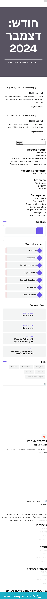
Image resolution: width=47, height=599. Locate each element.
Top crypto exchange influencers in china (27, 164)
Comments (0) (29, 87)
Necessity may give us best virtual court (28, 161)
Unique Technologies (35, 377)
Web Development (38, 215)
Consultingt (26, 367)
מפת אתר (43, 561)
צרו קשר (44, 572)
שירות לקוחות (42, 579)
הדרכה (44, 576)
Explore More (37, 107)
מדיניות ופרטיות (41, 557)
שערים (44, 528)
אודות (45, 554)
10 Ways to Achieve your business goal (29, 158)
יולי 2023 (42, 186)
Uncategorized (39, 212)
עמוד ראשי (43, 550)
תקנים (45, 583)
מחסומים (43, 532)
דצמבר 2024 (40, 183)
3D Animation (40, 198)
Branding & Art (39, 201)
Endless (14, 367)
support (28, 372)
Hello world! (36, 93)
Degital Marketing (38, 207)
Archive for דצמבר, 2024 (19, 62)
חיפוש (43, 140)
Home (33, 62)
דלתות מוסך (42, 539)
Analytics (39, 367)
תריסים (44, 536)
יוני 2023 (42, 189)
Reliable (40, 372)
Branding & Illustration (36, 204)
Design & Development (36, 210)
